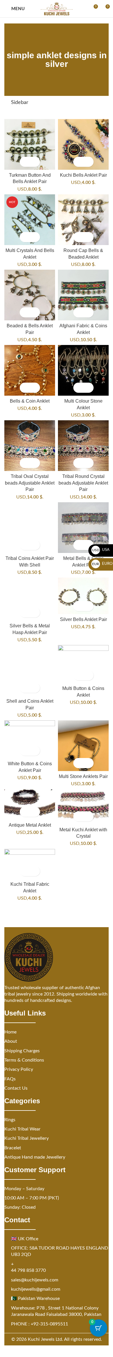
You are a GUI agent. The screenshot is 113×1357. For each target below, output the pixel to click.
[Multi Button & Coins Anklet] (83, 664)
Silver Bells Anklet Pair (83, 619)
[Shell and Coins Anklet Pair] (29, 670)
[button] (25, 162)
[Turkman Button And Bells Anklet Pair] (29, 144)
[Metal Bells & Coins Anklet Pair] (83, 527)
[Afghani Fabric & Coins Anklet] (83, 295)
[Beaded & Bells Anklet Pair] (29, 295)
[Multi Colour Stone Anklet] (83, 370)
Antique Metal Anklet (30, 825)
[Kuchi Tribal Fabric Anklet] (29, 864)
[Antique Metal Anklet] (29, 804)
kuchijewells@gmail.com (35, 1289)
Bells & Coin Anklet (30, 400)
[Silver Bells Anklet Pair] (83, 596)
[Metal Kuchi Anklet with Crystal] (83, 806)
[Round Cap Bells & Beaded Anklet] (83, 219)
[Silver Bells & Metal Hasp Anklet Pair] (29, 599)
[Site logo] (57, 8)
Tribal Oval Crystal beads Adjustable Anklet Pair (29, 483)
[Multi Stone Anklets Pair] (83, 745)
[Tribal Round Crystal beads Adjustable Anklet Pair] (83, 445)
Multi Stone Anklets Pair (83, 776)
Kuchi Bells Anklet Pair (83, 175)
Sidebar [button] (19, 102)
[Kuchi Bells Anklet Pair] (83, 144)
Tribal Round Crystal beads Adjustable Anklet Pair (83, 483)
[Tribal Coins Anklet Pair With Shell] (29, 527)
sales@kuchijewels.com (34, 1280)
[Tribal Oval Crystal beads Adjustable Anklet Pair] (29, 445)
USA (101, 550)
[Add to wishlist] (35, 162)
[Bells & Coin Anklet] (29, 370)
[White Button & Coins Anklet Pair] (29, 739)
